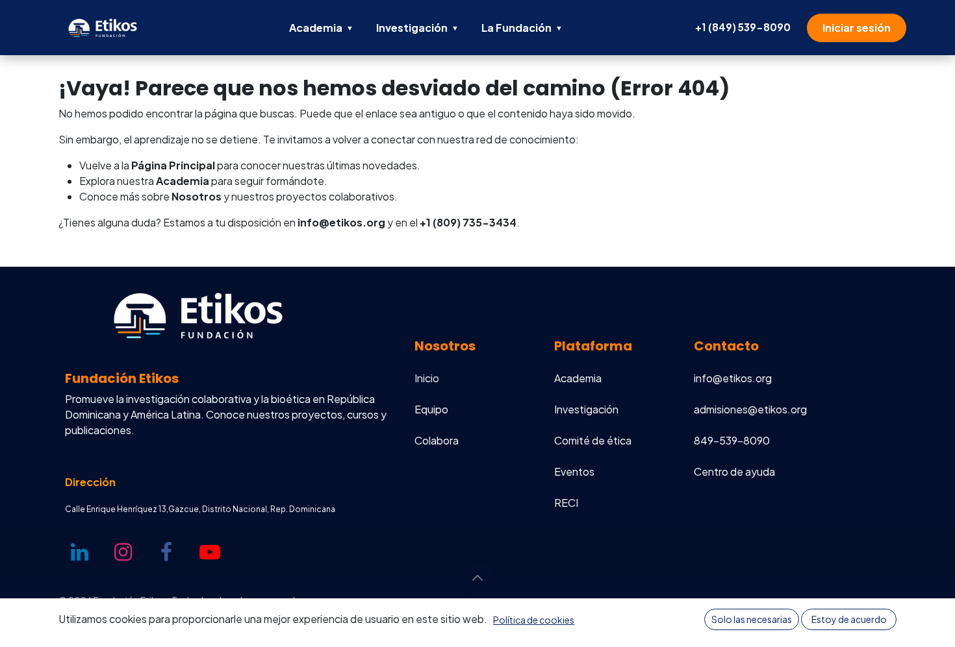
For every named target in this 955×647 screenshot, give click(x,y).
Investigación (417, 27)
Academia (321, 27)
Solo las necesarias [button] (751, 619)
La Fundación (522, 27)
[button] (477, 578)
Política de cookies (533, 620)
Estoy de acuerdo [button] (849, 619)
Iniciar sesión (856, 27)
